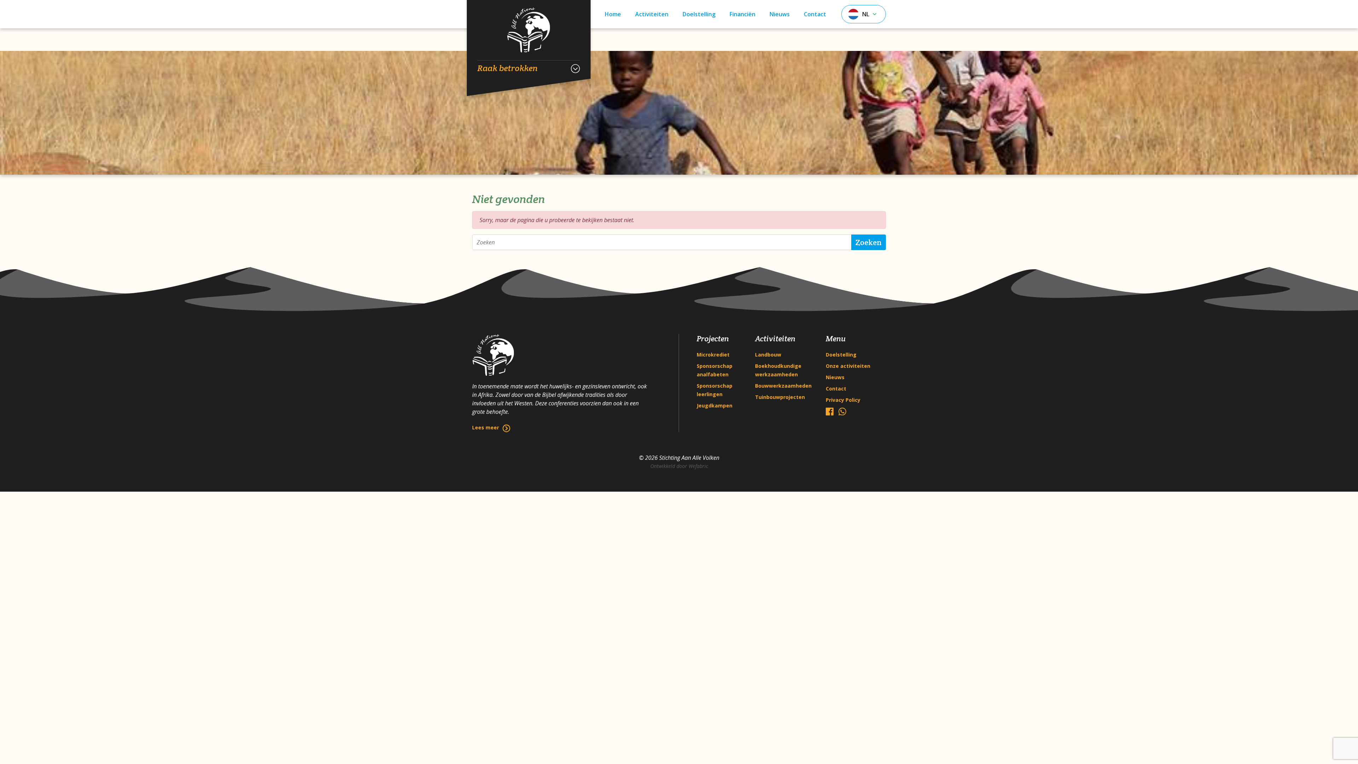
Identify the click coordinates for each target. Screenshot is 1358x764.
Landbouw (768, 354)
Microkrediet (713, 354)
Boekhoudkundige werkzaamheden (778, 370)
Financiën (742, 14)
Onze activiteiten (848, 366)
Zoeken (868, 242)
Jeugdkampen (714, 405)
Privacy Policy (843, 400)
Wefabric (698, 466)
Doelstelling (699, 14)
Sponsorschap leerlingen (714, 390)
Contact (815, 14)
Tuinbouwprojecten (780, 397)
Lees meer (485, 427)
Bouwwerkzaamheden (783, 385)
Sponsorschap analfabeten (714, 370)
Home (613, 14)
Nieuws (780, 14)
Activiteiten (651, 14)
